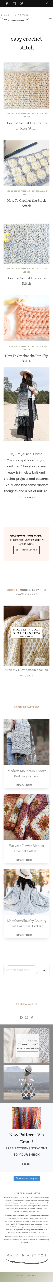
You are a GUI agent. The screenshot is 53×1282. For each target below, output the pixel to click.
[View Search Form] (47, 4)
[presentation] (26, 85)
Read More (26, 785)
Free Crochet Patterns (17, 113)
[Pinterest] (21, 3)
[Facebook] (7, 3)
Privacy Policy (26, 1275)
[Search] (44, 969)
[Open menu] (50, 18)
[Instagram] (14, 3)
